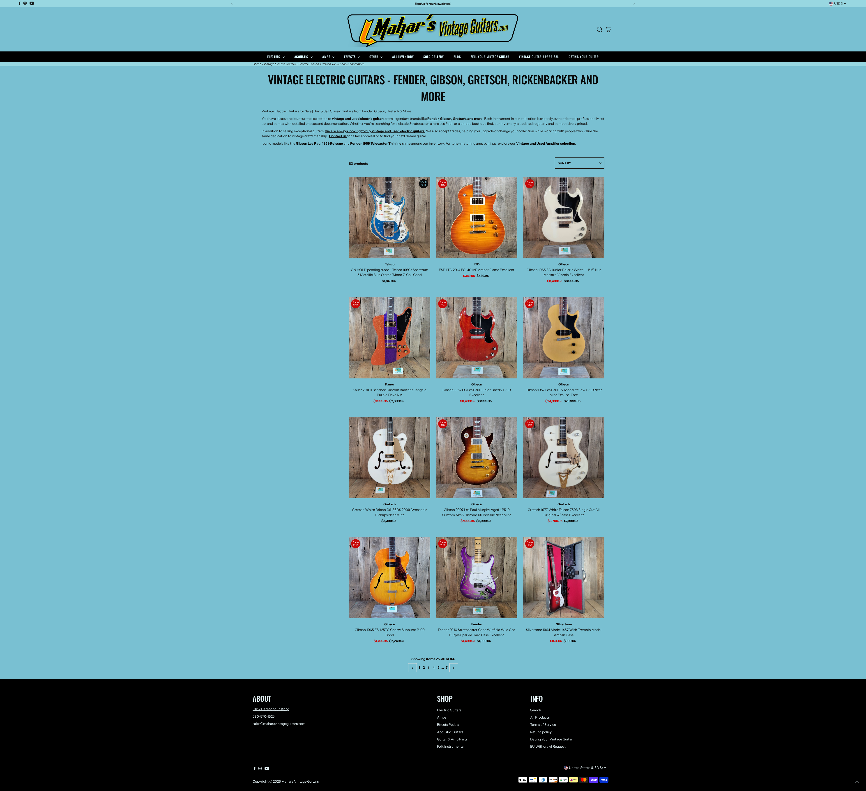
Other (374, 56)
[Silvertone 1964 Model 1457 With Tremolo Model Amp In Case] (563, 577)
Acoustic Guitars (450, 732)
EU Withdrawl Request (548, 746)
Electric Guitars (449, 710)
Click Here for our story (271, 709)
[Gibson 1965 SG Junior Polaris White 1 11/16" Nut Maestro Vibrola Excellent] (563, 217)
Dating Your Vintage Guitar (551, 739)
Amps (327, 56)
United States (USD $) (586, 767)
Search (535, 710)
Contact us (338, 136)
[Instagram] (260, 768)
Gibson (445, 118)
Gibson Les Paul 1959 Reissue (319, 143)
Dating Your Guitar (584, 56)
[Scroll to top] (856, 781)
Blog (457, 56)
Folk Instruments (450, 746)
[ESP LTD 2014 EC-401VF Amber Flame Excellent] (476, 217)
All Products (540, 717)
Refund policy (541, 732)
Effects (350, 56)
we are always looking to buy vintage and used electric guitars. (375, 131)
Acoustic (301, 56)
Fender (432, 118)
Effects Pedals (448, 724)
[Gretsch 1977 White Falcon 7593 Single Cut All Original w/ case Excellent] (563, 458)
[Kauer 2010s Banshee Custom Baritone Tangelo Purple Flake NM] (389, 337)
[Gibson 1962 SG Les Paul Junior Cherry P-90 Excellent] (476, 337)
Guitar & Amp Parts (452, 739)
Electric (274, 56)
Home (257, 64)
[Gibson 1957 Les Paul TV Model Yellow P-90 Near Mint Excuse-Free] (563, 337)
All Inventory (403, 56)
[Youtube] (266, 768)
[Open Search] (599, 29)
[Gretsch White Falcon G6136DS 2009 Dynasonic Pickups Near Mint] (389, 458)
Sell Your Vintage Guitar (490, 56)
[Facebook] (255, 768)
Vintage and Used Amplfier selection (545, 143)
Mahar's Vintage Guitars (300, 781)
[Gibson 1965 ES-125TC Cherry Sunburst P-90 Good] (389, 577)
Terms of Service (543, 724)
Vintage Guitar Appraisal (539, 56)
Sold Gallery (433, 56)
